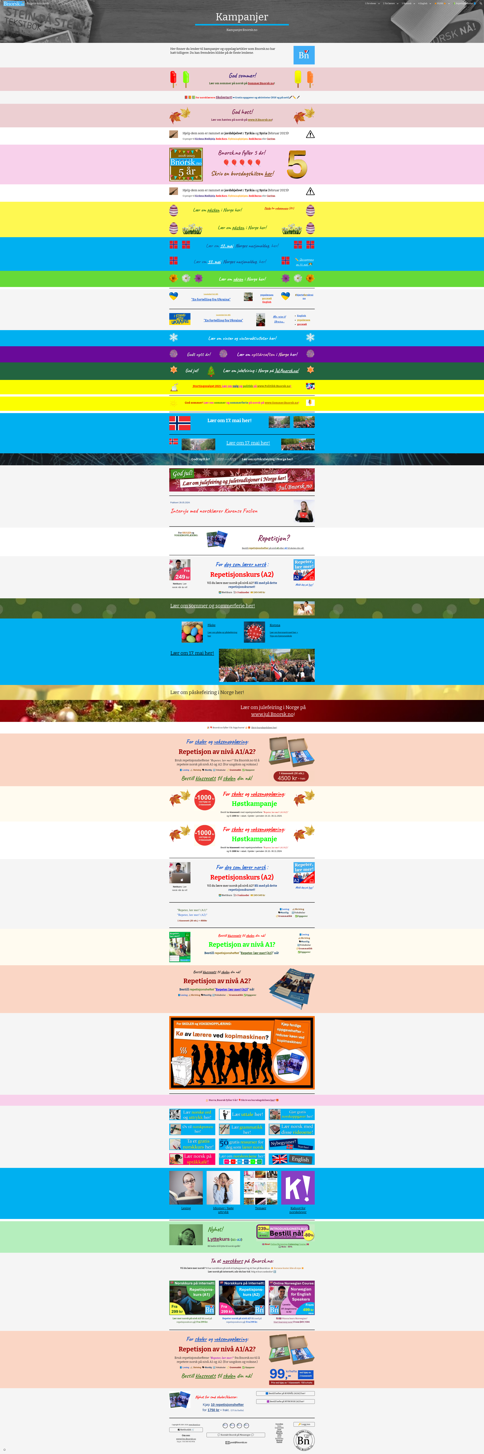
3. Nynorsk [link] (406, 3)
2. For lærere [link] (389, 3)
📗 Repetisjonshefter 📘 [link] (464, 3)
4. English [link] (422, 3)
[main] (242, 21)
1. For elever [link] (370, 3)
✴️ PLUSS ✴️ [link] (440, 3)
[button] (481, 4)
